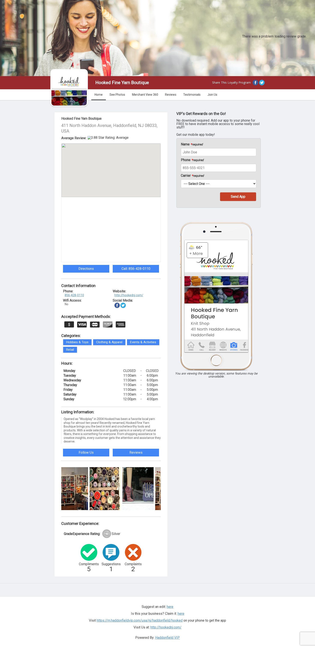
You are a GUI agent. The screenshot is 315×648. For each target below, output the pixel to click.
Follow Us (86, 452)
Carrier (192, 175)
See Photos (117, 94)
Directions (86, 269)
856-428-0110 (74, 295)
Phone (192, 160)
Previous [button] (58, 488)
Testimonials (192, 94)
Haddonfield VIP (167, 638)
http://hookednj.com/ (128, 295)
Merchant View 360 (145, 94)
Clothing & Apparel (109, 342)
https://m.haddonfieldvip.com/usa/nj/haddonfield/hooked (140, 620)
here (181, 614)
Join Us (212, 94)
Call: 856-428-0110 (136, 269)
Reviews (170, 94)
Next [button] (164, 488)
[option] (72, 488)
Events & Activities (143, 342)
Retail (70, 350)
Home (98, 94)
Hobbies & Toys (77, 342)
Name (192, 144)
